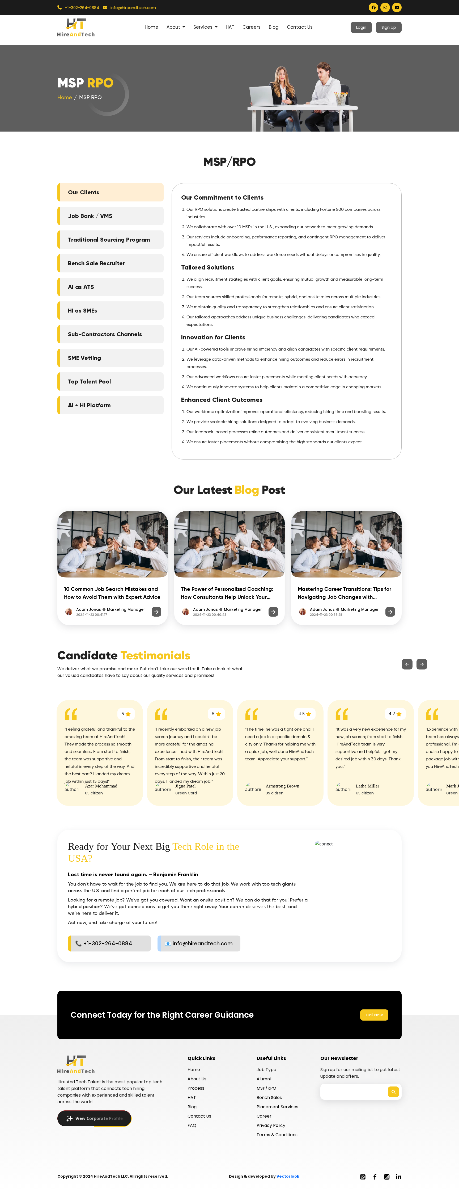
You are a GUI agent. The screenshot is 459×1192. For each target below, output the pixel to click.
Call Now (374, 1015)
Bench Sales (269, 1097)
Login (361, 27)
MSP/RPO (266, 1088)
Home (151, 27)
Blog (274, 27)
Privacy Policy (271, 1125)
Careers (252, 27)
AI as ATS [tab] (81, 286)
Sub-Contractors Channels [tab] (105, 334)
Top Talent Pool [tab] (89, 381)
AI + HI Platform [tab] (89, 405)
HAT (230, 27)
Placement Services (277, 1107)
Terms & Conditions (277, 1135)
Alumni (264, 1079)
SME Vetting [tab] (84, 357)
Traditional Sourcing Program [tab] (109, 239)
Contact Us (300, 27)
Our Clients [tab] (83, 192)
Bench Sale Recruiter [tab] (96, 263)
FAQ (192, 1125)
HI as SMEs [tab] (82, 310)
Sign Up (388, 27)
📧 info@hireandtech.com (199, 943)
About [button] (174, 27)
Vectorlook (288, 1176)
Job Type (266, 1070)
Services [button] (203, 27)
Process (196, 1088)
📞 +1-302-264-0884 (103, 943)
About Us (197, 1079)
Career (264, 1116)
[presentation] (407, 664)
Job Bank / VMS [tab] (90, 216)
